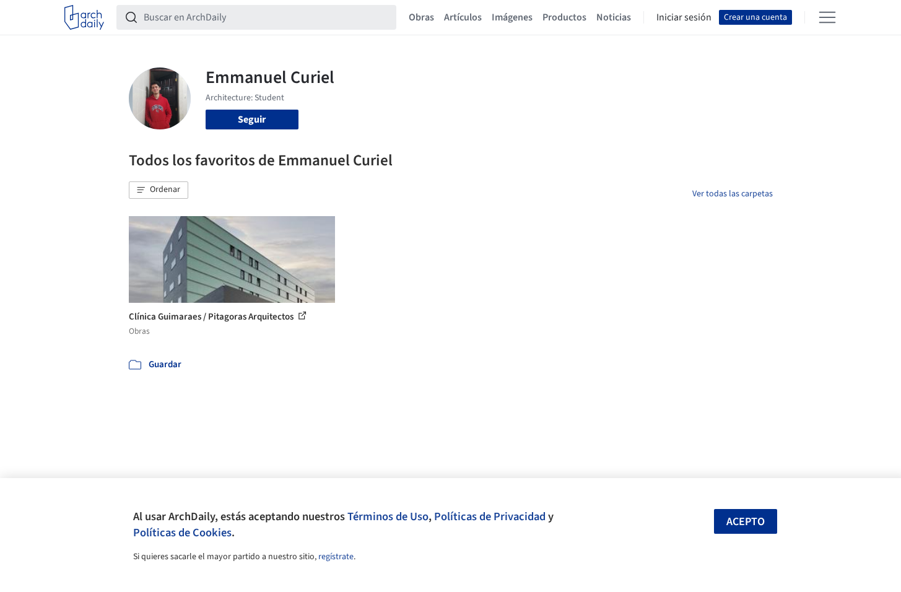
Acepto (745, 521)
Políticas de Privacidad (490, 516)
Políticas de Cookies (182, 533)
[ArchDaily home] (84, 17)
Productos (564, 17)
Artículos (463, 17)
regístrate (336, 557)
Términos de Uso (388, 516)
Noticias (613, 17)
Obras (421, 17)
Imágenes (512, 17)
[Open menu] (827, 17)
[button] (158, 190)
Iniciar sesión (684, 17)
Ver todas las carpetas (732, 193)
